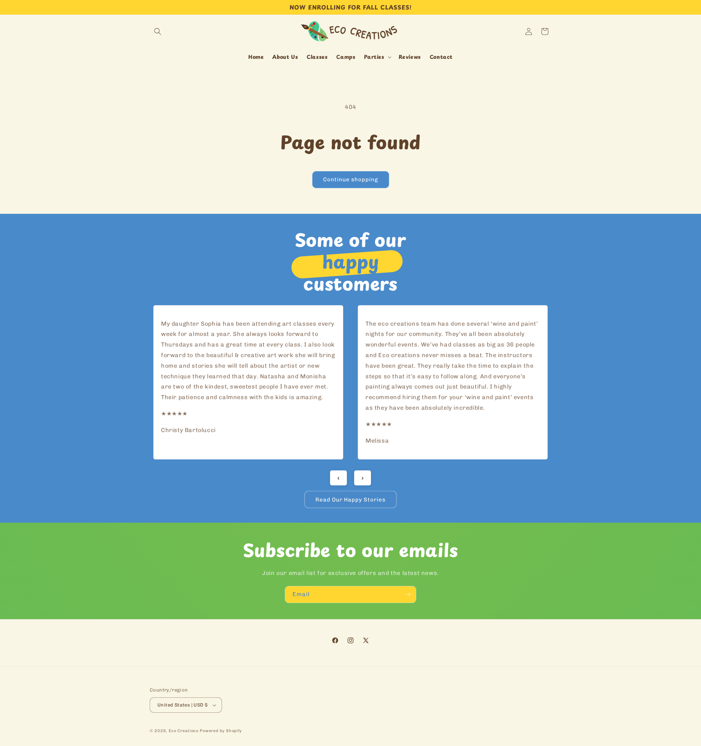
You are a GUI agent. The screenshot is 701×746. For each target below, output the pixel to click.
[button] (158, 31)
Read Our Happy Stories (350, 499)
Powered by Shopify (221, 730)
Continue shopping (350, 179)
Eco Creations (184, 730)
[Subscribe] (408, 594)
